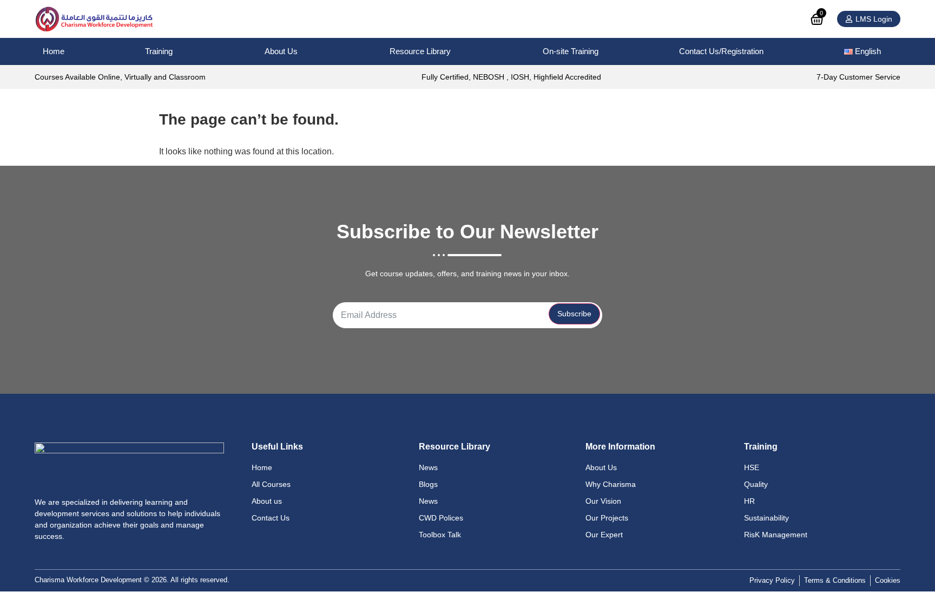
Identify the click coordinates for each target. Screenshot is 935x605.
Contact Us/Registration (721, 51)
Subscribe (574, 313)
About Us (281, 51)
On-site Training (570, 51)
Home (53, 51)
